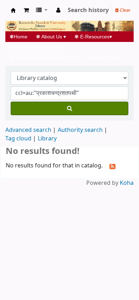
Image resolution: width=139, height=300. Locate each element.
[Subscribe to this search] (112, 166)
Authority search (80, 130)
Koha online (13, 10)
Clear (124, 10)
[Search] (69, 108)
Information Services (36, 47)
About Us (51, 36)
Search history (88, 10)
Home (21, 36)
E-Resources (93, 36)
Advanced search (28, 130)
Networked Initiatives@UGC (44, 58)
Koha (127, 183)
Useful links (104, 58)
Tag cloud (18, 138)
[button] (26, 10)
